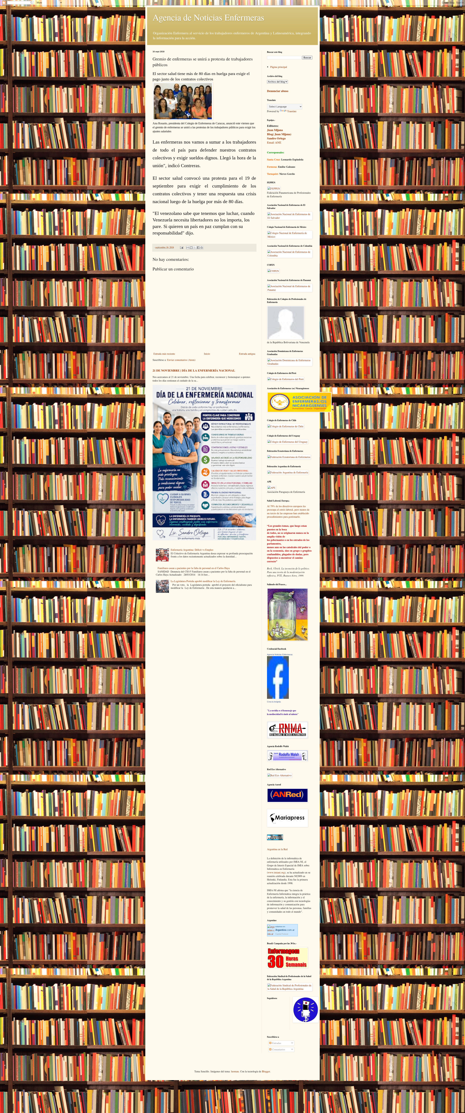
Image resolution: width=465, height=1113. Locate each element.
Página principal (278, 67)
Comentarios (278, 1049)
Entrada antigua (247, 353)
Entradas (276, 1043)
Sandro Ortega (276, 138)
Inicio (207, 353)
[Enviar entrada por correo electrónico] (181, 247)
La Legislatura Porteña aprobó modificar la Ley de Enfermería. (203, 581)
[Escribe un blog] (191, 247)
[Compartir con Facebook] (198, 247)
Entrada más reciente (164, 353)
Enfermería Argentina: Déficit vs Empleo (192, 549)
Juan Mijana (275, 130)
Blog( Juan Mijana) (279, 134)
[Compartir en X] (195, 247)
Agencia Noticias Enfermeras (280, 654)
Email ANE (274, 142)
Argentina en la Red (277, 849)
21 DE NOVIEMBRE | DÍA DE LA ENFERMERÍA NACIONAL (194, 370)
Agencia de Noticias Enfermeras (208, 17)
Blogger (266, 1071)
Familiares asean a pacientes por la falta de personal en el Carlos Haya (194, 568)
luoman (235, 1071)
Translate (291, 111)
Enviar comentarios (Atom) (181, 360)
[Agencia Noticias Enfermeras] (278, 698)
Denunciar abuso (277, 91)
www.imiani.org (276, 872)
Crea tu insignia (274, 702)
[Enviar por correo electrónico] (188, 247)
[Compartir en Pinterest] (201, 247)
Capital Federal (281, 934)
